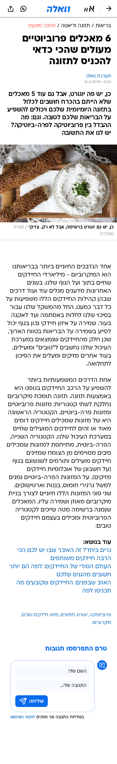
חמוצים (67, 615)
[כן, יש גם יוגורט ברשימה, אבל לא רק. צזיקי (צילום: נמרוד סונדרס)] (58, 192)
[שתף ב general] (10, 8)
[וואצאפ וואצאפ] (23, 9)
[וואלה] (58, 9)
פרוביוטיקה (100, 615)
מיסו (54, 615)
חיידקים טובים (35, 615)
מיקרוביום (101, 623)
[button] (89, 9)
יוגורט (82, 615)
